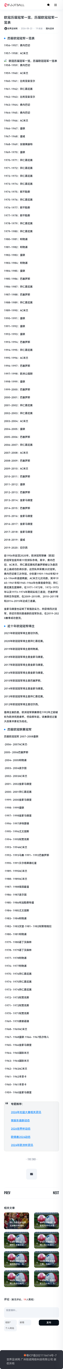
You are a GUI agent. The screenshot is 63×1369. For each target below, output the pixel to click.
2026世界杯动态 (20, 1128)
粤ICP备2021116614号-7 (41, 1355)
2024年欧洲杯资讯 (22, 1145)
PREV (7, 1193)
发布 (49, 1322)
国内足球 (50, 28)
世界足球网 (12, 28)
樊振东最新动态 (20, 1120)
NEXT (56, 1193)
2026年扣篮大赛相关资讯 (26, 1112)
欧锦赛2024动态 (20, 1137)
